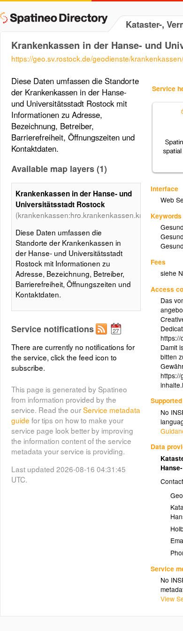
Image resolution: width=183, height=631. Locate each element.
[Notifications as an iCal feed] (117, 336)
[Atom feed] (103, 336)
